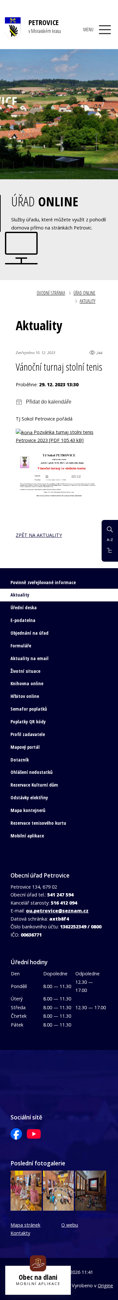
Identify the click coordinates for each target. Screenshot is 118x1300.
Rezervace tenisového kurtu (38, 823)
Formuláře (20, 646)
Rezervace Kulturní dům (34, 785)
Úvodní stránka (51, 293)
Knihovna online (26, 683)
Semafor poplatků (28, 709)
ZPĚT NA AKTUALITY (39, 535)
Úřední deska (23, 607)
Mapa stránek (25, 1225)
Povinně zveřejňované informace (43, 582)
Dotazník (19, 760)
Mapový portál (25, 747)
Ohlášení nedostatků (31, 772)
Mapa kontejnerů (27, 810)
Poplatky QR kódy (28, 721)
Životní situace (25, 671)
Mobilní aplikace (27, 836)
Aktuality (87, 301)
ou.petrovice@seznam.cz (57, 911)
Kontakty (20, 1233)
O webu (69, 1225)
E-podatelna (22, 620)
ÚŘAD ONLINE (84, 293)
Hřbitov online (24, 696)
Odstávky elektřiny (29, 797)
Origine (105, 1285)
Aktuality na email (29, 658)
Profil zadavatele (27, 734)
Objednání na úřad (29, 633)
